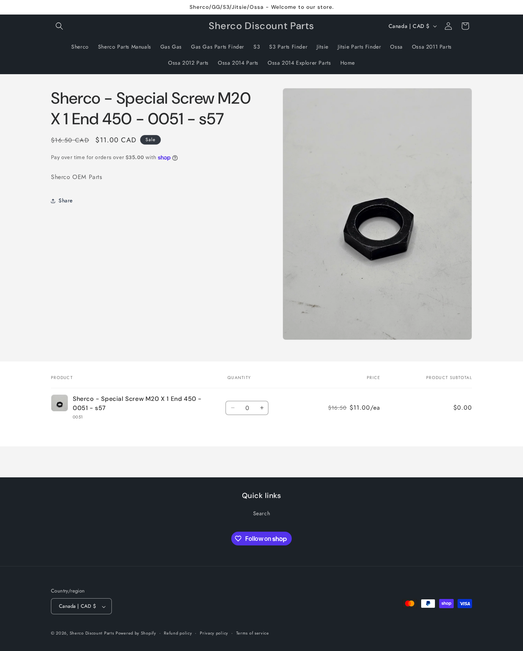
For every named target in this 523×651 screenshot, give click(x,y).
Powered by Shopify (136, 633)
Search (261, 513)
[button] (59, 26)
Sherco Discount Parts (92, 633)
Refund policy (178, 633)
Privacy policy (214, 633)
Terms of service (252, 633)
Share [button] (66, 200)
